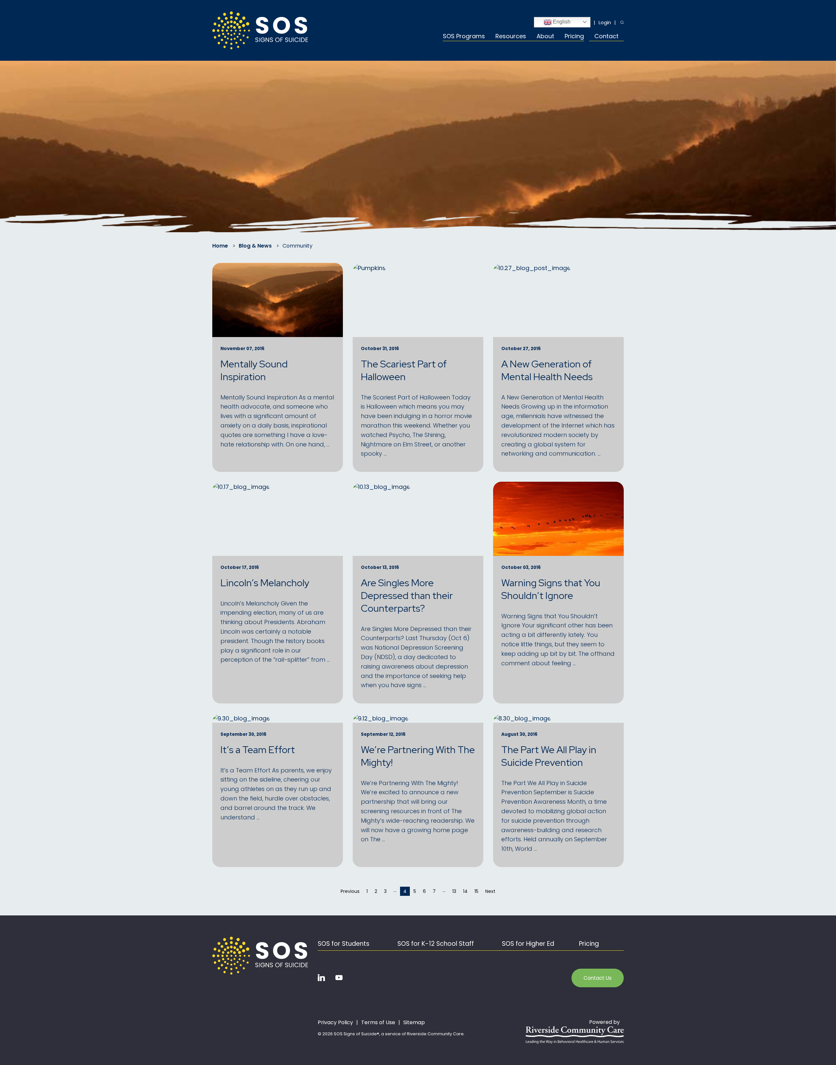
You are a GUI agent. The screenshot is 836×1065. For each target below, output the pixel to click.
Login (605, 22)
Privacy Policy (335, 1022)
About (545, 36)
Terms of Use (378, 1022)
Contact (606, 36)
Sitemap (414, 1022)
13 (454, 891)
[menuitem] (466, 37)
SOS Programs (464, 36)
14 (465, 891)
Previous (352, 891)
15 (476, 891)
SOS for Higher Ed (528, 943)
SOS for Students (343, 943)
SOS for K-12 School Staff (435, 943)
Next (492, 891)
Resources (510, 36)
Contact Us (598, 978)
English (561, 21)
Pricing (574, 36)
